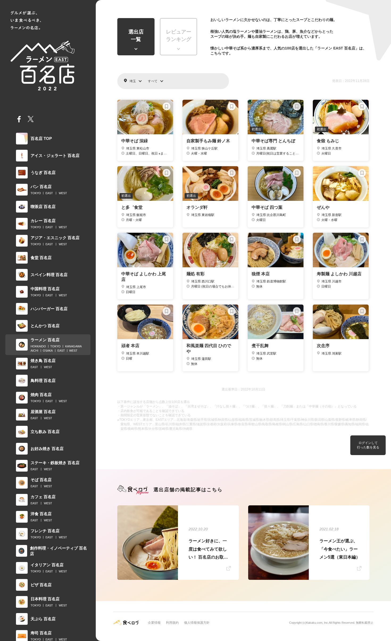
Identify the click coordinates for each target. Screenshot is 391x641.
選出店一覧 (136, 35)
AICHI (34, 350)
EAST (49, 193)
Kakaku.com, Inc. (317, 622)
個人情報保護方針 (197, 623)
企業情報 (154, 623)
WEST (63, 193)
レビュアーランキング (178, 35)
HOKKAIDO (38, 346)
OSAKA (48, 350)
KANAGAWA (73, 346)
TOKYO (36, 193)
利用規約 (172, 623)
